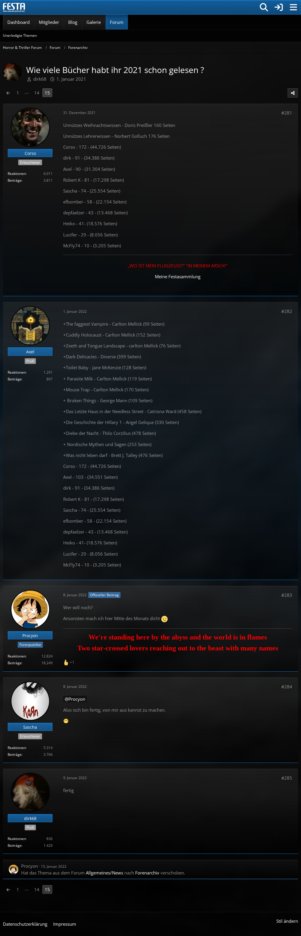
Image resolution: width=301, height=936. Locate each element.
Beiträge (15, 180)
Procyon (76, 699)
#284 (286, 687)
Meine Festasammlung (177, 276)
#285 (286, 778)
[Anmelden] (279, 7)
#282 (286, 311)
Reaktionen (17, 173)
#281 (286, 113)
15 (47, 93)
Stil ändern (287, 921)
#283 (286, 595)
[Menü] (293, 7)
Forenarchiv (147, 873)
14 (36, 93)
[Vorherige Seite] (8, 92)
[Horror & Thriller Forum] (14, 7)
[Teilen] (292, 93)
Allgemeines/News (104, 873)
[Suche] (264, 7)
